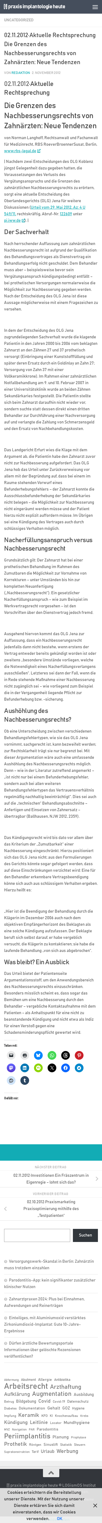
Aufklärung (17, 1394)
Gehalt (53, 1408)
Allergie (45, 1380)
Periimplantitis (27, 1436)
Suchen (85, 1235)
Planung (60, 1437)
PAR (32, 1429)
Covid (44, 1401)
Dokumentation (32, 1408)
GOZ (66, 1408)
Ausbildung (84, 1395)
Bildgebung (26, 1401)
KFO (44, 1416)
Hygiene (78, 1408)
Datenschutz (78, 1401)
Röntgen (35, 1444)
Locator (55, 1423)
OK (59, 1518)
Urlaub (47, 1451)
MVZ (7, 1429)
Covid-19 (59, 1401)
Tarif (35, 1452)
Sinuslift (51, 1445)
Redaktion (20, 73)
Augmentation (52, 1394)
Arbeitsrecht (26, 1386)
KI (51, 1415)
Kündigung (16, 1422)
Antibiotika (62, 1380)
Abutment (28, 1380)
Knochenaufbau (66, 1415)
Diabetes (10, 1408)
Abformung (11, 1380)
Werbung (67, 1451)
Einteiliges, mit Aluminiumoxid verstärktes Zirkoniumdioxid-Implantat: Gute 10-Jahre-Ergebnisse (45, 1324)
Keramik (28, 1415)
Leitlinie (39, 1422)
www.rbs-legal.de (20, 151)
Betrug (9, 1401)
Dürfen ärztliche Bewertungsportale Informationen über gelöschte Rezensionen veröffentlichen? (42, 1349)
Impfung (10, 1415)
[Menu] (95, 7)
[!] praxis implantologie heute (34, 6)
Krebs (84, 1416)
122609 (66, 214)
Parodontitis (47, 1429)
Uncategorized (18, 20)
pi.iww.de (12, 221)
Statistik (66, 1444)
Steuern (79, 1444)
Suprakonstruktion (17, 1452)
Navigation (19, 1429)
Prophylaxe (78, 1437)
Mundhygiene (77, 1423)
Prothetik (15, 1444)
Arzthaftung (65, 1387)
